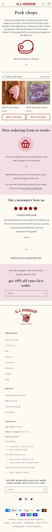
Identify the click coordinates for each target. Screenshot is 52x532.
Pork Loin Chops (10, 107)
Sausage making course (15, 395)
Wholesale (9, 412)
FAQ (6, 351)
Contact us (10, 345)
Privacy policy (29, 523)
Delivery (8, 357)
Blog (7, 379)
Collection (9, 362)
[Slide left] (20, 65)
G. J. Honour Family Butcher (25, 519)
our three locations (32, 188)
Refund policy (17, 523)
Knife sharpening (12, 407)
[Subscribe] (44, 293)
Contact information (34, 526)
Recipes (8, 374)
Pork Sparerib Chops (36, 107)
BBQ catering (11, 401)
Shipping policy (18, 526)
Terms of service (42, 523)
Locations (9, 368)
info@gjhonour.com (20, 432)
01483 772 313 (16, 427)
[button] (3, 4)
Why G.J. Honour (12, 340)
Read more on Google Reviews (25, 257)
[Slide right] (31, 65)
